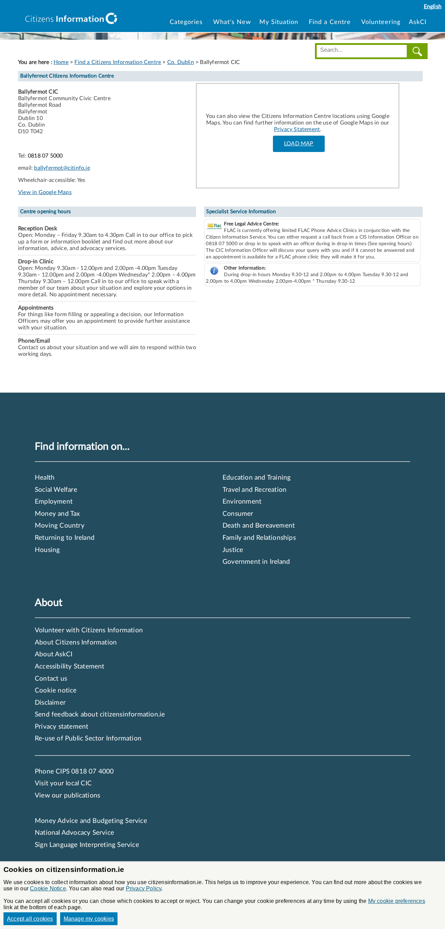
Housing (47, 550)
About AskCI (53, 654)
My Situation (278, 22)
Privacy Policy (144, 888)
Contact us (51, 678)
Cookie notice (56, 690)
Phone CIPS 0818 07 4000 (74, 771)
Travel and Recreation (254, 490)
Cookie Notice (48, 888)
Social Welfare (56, 490)
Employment (54, 501)
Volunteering (380, 22)
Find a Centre (330, 22)
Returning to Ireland (65, 538)
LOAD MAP (299, 143)
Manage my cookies (89, 919)
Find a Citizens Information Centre (117, 62)
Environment (241, 501)
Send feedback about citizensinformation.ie (100, 714)
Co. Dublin (180, 62)
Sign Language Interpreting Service (87, 845)
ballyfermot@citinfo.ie (62, 168)
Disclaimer (50, 702)
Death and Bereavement (258, 525)
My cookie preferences (396, 901)
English (433, 6)
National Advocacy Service (74, 833)
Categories (187, 22)
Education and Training (256, 477)
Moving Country (59, 525)
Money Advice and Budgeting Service (91, 821)
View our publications (67, 795)
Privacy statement (61, 726)
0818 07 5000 (45, 156)
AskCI (418, 22)
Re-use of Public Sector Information (88, 738)
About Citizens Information (76, 642)
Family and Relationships (259, 538)
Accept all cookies (30, 919)
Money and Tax (57, 514)
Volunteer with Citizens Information (89, 630)
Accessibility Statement (70, 666)
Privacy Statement (297, 129)
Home (61, 62)
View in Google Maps (45, 192)
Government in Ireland (256, 562)
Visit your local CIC (63, 783)
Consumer (237, 514)
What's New (232, 22)
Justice (232, 550)
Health (45, 477)
